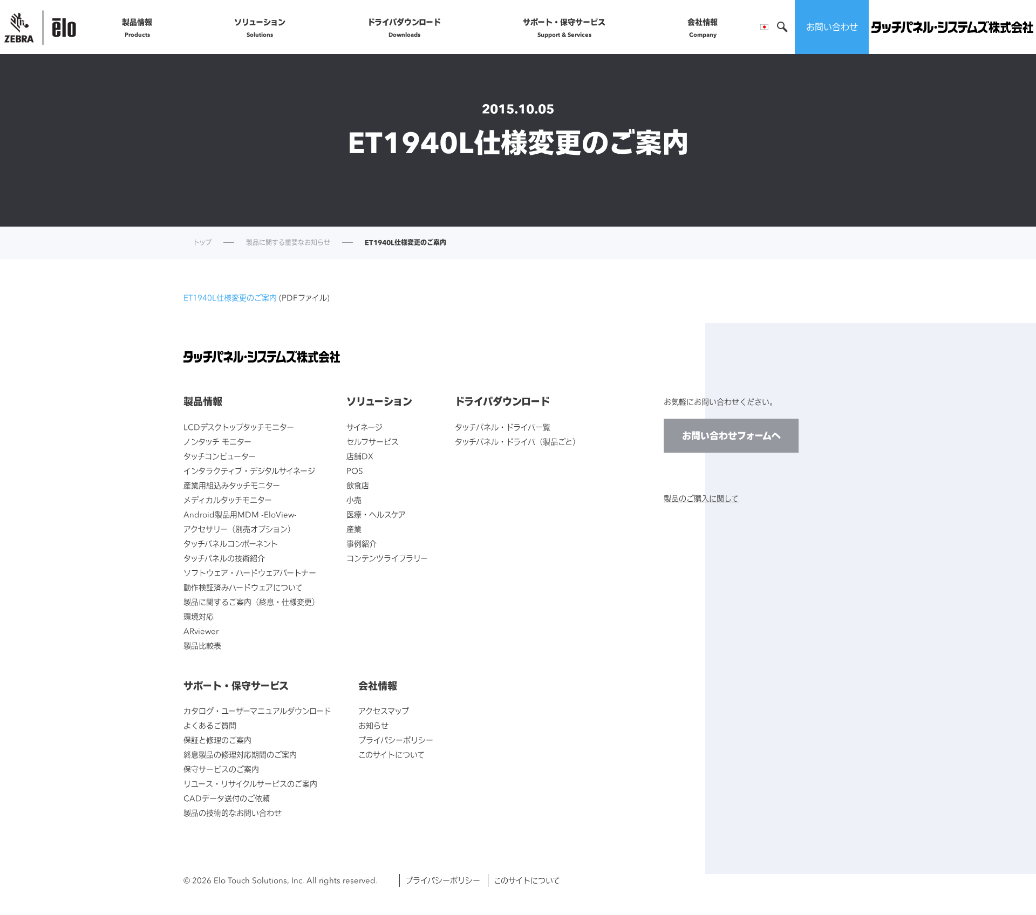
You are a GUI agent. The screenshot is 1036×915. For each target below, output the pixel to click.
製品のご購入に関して (701, 498)
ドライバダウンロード (404, 27)
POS (354, 471)
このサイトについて (391, 754)
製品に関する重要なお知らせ (288, 243)
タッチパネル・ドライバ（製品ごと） (517, 441)
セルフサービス (372, 441)
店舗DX (359, 456)
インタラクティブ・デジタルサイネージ (249, 471)
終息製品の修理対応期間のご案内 (240, 754)
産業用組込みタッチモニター (231, 485)
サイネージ (364, 427)
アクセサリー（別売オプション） (239, 529)
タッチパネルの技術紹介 (224, 558)
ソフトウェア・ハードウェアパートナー (249, 573)
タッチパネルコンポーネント (230, 543)
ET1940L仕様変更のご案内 (230, 297)
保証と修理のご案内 (217, 740)
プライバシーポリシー (395, 740)
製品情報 (137, 27)
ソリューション (259, 27)
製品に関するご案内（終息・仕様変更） (251, 602)
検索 (782, 27)
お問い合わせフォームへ (731, 435)
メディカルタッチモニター (227, 500)
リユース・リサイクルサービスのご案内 (250, 784)
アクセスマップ (383, 711)
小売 (354, 500)
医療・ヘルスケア (376, 514)
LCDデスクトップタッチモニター (238, 427)
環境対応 (198, 616)
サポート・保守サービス (564, 27)
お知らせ (373, 725)
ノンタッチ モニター (217, 441)
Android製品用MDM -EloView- (240, 514)
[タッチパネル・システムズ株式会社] (952, 27)
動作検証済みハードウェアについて (243, 587)
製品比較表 (202, 645)
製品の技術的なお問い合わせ (232, 813)
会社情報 (702, 27)
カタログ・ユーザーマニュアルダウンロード (257, 711)
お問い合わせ (832, 27)
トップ (202, 243)
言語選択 (764, 27)
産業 (354, 529)
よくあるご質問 (209, 725)
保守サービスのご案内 (221, 769)
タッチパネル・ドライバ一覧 (502, 427)
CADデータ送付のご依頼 (226, 798)
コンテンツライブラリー (387, 558)
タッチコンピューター (219, 456)
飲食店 (357, 485)
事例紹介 (361, 543)
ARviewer (201, 631)
